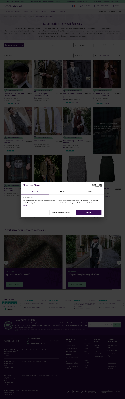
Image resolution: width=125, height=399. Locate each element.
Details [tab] (62, 191)
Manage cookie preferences (61, 212)
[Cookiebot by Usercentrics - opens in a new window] (94, 185)
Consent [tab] (35, 191)
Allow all (88, 212)
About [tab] (90, 191)
